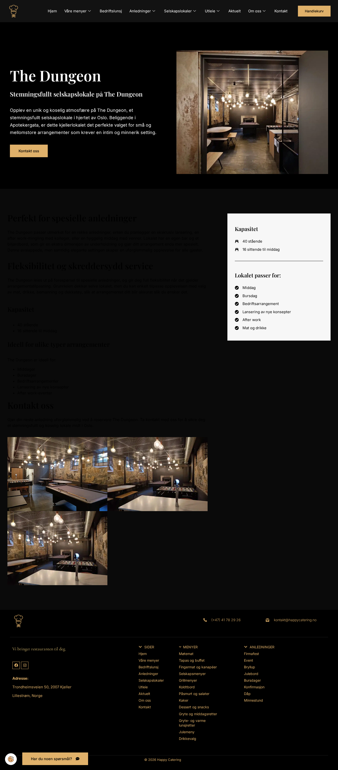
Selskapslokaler (178, 11)
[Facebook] (16, 665)
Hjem (52, 11)
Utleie (210, 11)
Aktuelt (234, 11)
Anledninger (140, 11)
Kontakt (281, 11)
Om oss (254, 11)
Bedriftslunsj (111, 11)
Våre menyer (75, 11)
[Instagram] (24, 665)
